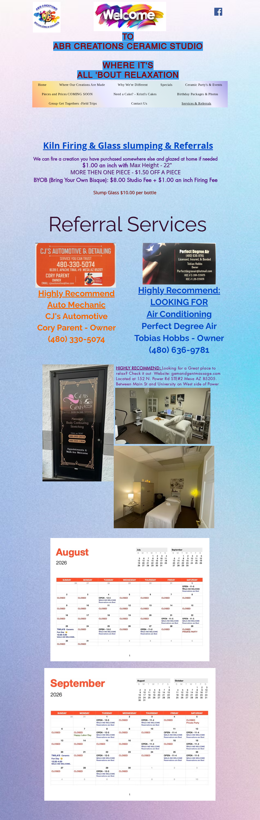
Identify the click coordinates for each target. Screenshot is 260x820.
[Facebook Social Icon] (218, 12)
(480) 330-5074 (76, 339)
